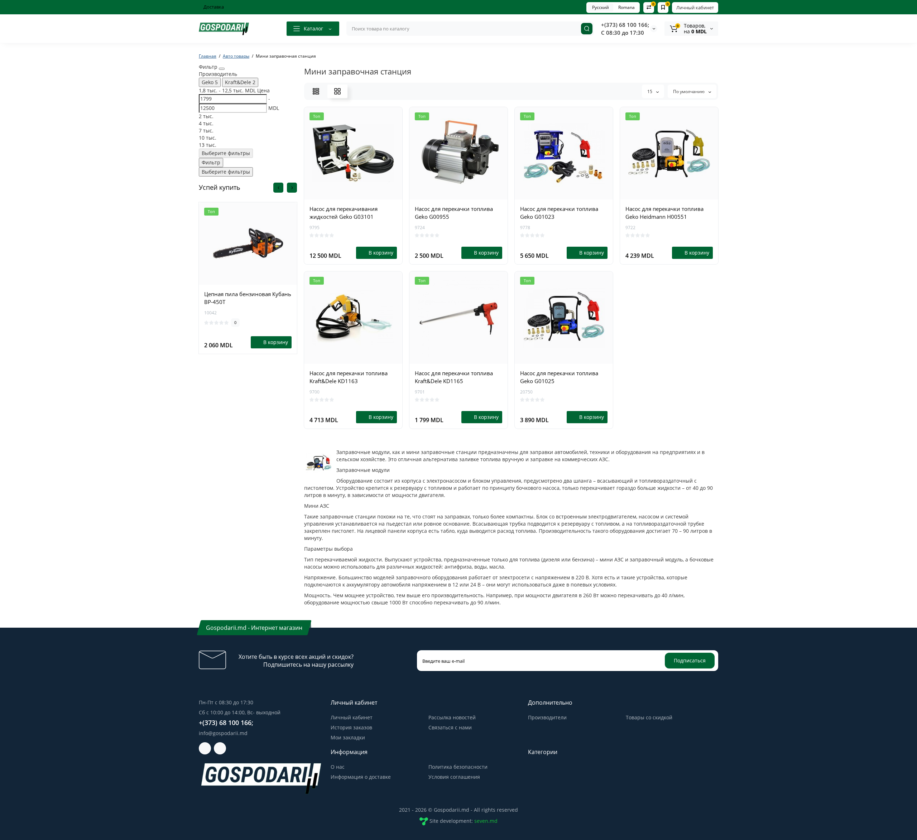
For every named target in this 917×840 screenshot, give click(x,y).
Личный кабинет (695, 7)
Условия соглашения (454, 776)
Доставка (213, 7)
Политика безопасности (458, 766)
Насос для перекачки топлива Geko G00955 (454, 212)
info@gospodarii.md (223, 733)
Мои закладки (348, 737)
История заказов (351, 727)
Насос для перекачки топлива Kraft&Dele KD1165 (454, 377)
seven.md (486, 820)
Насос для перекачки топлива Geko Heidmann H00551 (664, 212)
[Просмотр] (248, 281)
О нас (338, 766)
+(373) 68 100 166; (625, 24)
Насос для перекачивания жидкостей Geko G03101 (343, 212)
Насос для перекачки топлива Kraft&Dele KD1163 (348, 377)
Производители (547, 717)
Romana (626, 7)
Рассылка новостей (452, 717)
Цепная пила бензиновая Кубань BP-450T (247, 297)
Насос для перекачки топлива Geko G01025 (559, 377)
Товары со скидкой (649, 717)
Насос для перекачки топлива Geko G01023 (559, 212)
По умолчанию (689, 91)
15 (650, 91)
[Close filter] (222, 69)
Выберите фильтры (226, 153)
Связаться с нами (450, 727)
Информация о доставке (361, 776)
